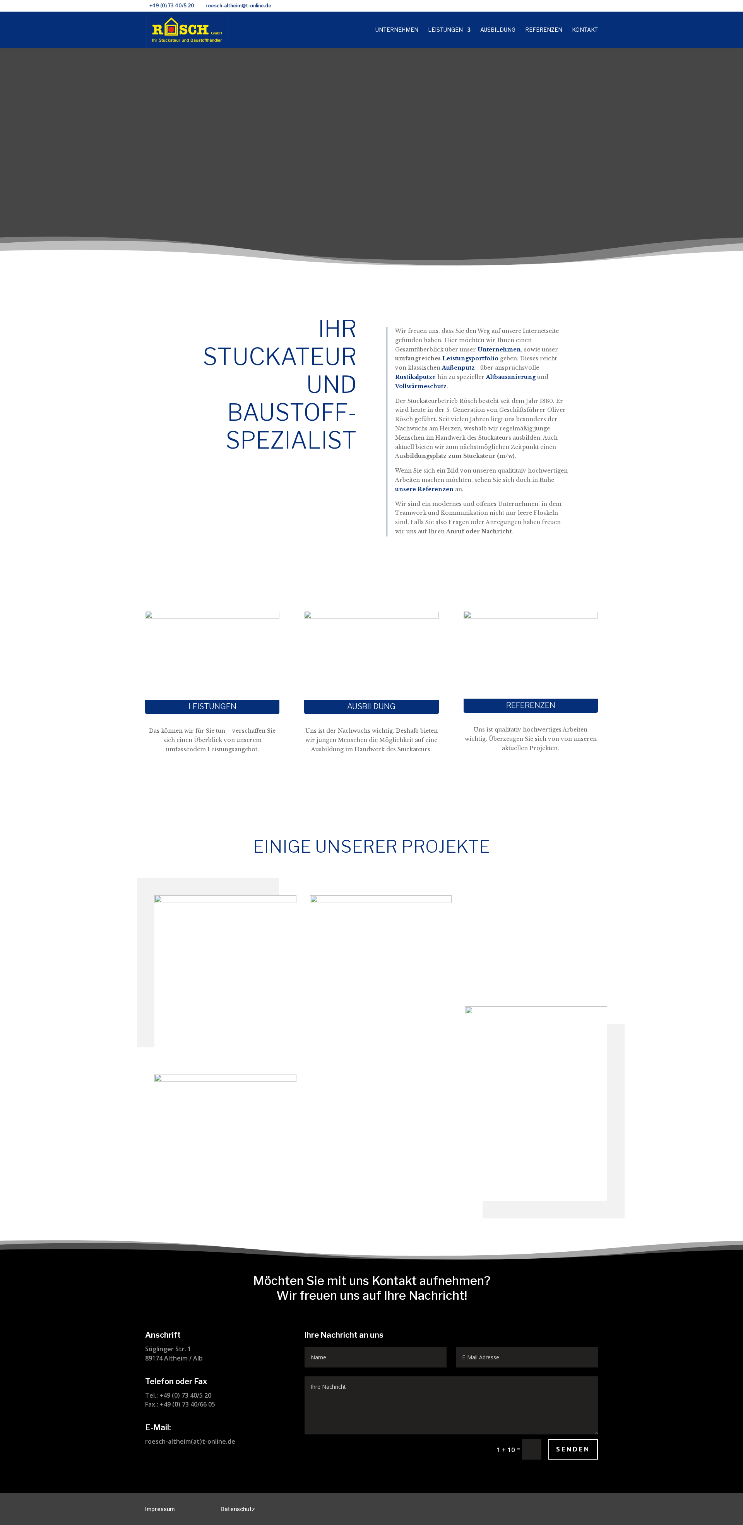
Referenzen (543, 30)
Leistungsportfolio (470, 358)
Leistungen (445, 30)
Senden (573, 1448)
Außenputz (458, 367)
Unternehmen (396, 30)
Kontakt (585, 30)
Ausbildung (497, 30)
